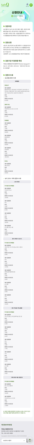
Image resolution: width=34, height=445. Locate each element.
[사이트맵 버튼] (31, 5)
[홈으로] (12, 16)
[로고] (5, 5)
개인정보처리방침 (6, 425)
